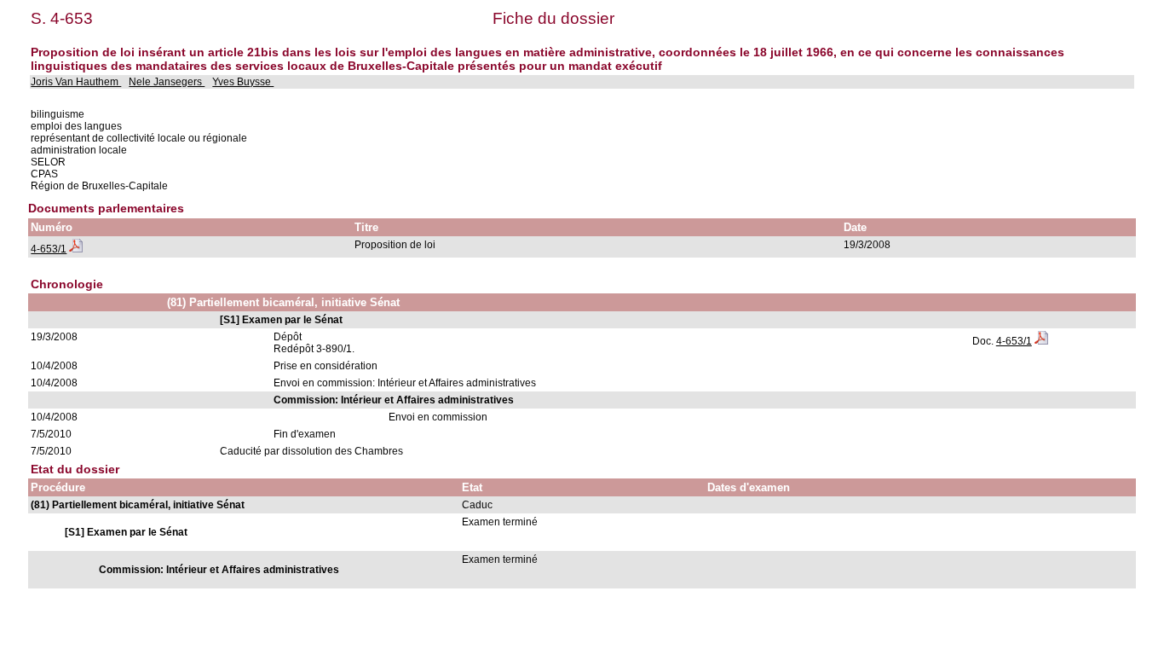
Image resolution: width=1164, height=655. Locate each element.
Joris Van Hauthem (76, 82)
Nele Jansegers (167, 82)
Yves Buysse (243, 82)
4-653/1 (48, 249)
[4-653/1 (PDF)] (76, 249)
